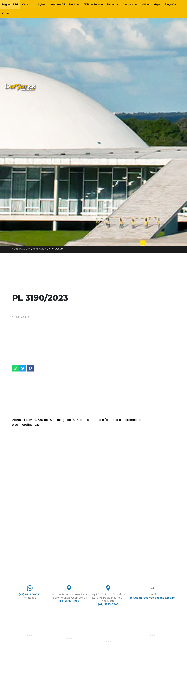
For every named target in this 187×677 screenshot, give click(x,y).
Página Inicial (10, 4)
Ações (42, 4)
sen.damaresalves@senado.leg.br (152, 597)
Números (112, 4)
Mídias (145, 4)
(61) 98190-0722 (30, 594)
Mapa (157, 4)
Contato (7, 13)
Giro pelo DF (57, 4)
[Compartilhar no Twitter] (22, 368)
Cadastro (27, 4)
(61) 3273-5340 (108, 604)
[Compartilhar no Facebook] (30, 368)
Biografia (170, 4)
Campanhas (130, 4)
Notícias (74, 4)
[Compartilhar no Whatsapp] (15, 368)
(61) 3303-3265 (69, 600)
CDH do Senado (93, 4)
